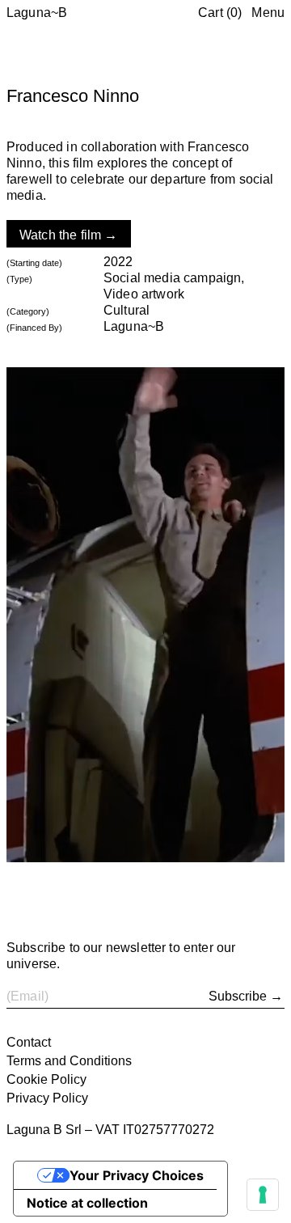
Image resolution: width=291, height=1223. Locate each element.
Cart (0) (220, 12)
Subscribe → (246, 996)
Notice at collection (87, 1203)
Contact (28, 1042)
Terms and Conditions (69, 1061)
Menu (268, 12)
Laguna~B (36, 12)
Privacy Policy (47, 1098)
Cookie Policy (46, 1079)
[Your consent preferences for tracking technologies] (262, 1194)
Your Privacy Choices (137, 1175)
